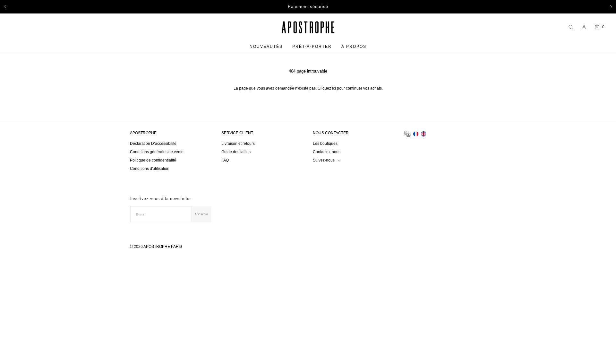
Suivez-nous (324, 160)
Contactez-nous (326, 152)
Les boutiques (325, 143)
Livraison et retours (238, 143)
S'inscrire (201, 214)
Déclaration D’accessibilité (153, 143)
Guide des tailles (236, 152)
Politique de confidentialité (153, 160)
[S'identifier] (584, 27)
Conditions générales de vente (157, 152)
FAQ (225, 160)
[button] (5, 6)
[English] (423, 133)
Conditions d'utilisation (149, 168)
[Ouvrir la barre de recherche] (571, 27)
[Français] (415, 133)
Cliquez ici (327, 88)
